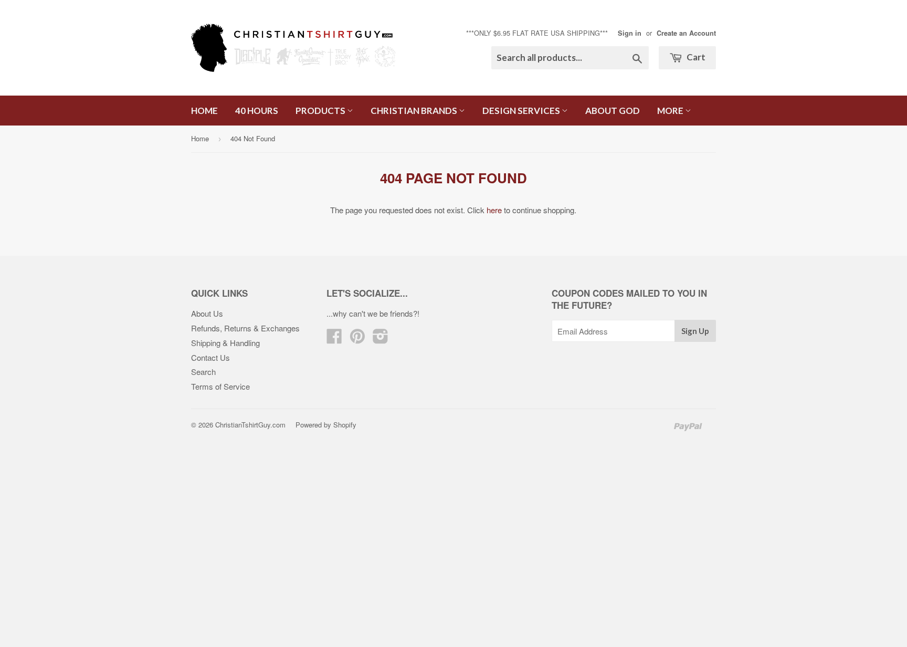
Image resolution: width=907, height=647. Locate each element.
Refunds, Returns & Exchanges (245, 327)
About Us (207, 313)
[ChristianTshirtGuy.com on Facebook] (334, 339)
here (494, 209)
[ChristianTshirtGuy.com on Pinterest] (357, 339)
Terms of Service (220, 386)
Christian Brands (415, 110)
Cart (695, 56)
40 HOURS (256, 110)
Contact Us (210, 357)
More (671, 110)
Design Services (522, 110)
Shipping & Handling (225, 342)
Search (203, 371)
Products (321, 110)
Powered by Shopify (326, 425)
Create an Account (686, 33)
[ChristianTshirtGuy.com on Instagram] (380, 339)
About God (612, 110)
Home (204, 110)
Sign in (629, 33)
